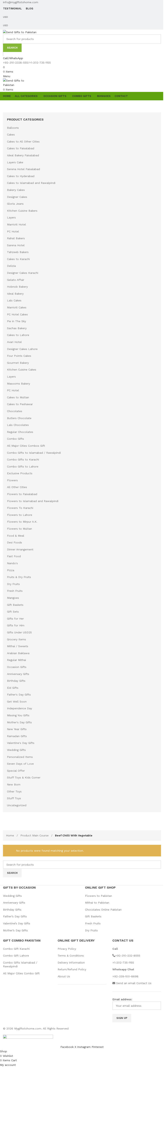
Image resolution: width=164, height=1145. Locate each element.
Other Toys (14, 791)
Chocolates (14, 411)
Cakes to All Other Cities (23, 141)
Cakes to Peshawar (20, 404)
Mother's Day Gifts (19, 722)
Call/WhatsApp (13, 58)
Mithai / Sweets (17, 646)
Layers (11, 217)
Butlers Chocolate (19, 418)
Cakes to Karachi (18, 259)
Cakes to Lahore (18, 335)
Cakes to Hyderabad (20, 176)
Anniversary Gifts (18, 674)
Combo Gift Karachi (16, 948)
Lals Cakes (14, 300)
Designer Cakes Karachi (22, 272)
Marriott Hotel (16, 224)
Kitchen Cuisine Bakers (22, 210)
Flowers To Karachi (20, 507)
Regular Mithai (16, 660)
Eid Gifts (12, 687)
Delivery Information (71, 962)
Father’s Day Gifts (15, 916)
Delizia (11, 265)
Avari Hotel (14, 342)
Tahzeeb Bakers (18, 252)
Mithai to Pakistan (97, 902)
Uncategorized (16, 805)
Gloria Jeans (15, 203)
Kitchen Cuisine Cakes (21, 369)
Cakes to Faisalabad (20, 148)
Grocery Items (16, 639)
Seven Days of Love (20, 763)
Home (10, 835)
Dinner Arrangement (20, 549)
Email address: (122, 999)
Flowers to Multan (19, 528)
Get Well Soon (17, 701)
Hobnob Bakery (17, 286)
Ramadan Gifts (17, 736)
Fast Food (14, 556)
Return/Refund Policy (72, 969)
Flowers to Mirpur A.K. (22, 521)
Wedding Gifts (16, 749)
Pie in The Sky (16, 321)
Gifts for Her (15, 618)
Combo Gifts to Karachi (23, 459)
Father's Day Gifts (19, 694)
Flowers (12, 480)
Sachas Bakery (17, 328)
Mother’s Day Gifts (15, 930)
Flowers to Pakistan (98, 895)
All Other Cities (17, 487)
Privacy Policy (67, 948)
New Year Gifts (17, 729)
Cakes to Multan (18, 397)
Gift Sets (13, 611)
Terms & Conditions (71, 955)
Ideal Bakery (15, 293)
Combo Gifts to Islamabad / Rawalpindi (34, 452)
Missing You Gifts (18, 715)
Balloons (13, 127)
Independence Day (19, 708)
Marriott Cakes (16, 307)
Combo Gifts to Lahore (22, 466)
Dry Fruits (13, 584)
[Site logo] (19, 31)
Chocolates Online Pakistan (103, 909)
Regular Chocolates (20, 431)
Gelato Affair (15, 279)
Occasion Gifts (16, 667)
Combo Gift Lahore (16, 955)
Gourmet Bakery (18, 362)
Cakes (11, 134)
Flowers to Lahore (19, 514)
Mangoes (13, 597)
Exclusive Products (19, 473)
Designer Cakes (17, 196)
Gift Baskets (15, 604)
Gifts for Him (15, 625)
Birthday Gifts (16, 680)
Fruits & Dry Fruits (19, 577)
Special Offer (16, 770)
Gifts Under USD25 (19, 632)
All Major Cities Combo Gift (21, 973)
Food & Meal (15, 535)
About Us (64, 976)
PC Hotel (13, 231)
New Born (13, 784)
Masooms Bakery (18, 383)
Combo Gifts (15, 438)
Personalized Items (20, 756)
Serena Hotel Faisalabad (23, 169)
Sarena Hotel (16, 245)
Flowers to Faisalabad (22, 494)
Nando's (12, 563)
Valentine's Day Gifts (20, 742)
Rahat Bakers (16, 238)
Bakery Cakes (16, 189)
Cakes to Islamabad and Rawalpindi (31, 182)
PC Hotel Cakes (17, 314)
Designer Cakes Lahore (22, 349)
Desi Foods (14, 542)
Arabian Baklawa (18, 653)
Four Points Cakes (19, 355)
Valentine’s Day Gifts (16, 923)
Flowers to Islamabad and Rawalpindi (32, 501)
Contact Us (143, 983)
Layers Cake (15, 162)
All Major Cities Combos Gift (26, 445)
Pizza (10, 570)
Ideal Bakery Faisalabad (23, 155)
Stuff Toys (14, 798)
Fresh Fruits (15, 590)
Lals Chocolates (18, 425)
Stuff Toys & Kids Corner (23, 777)
